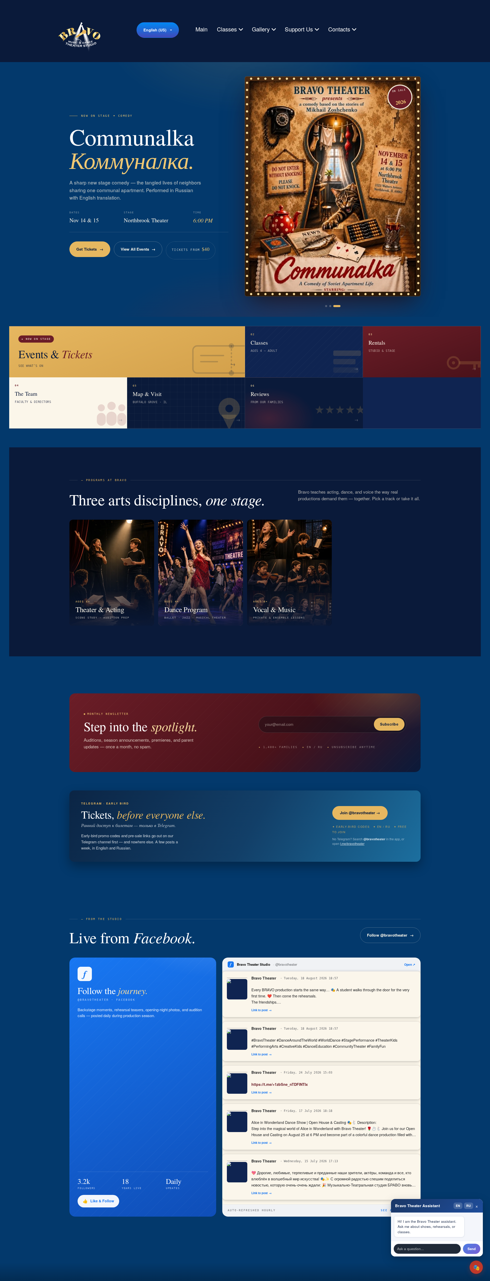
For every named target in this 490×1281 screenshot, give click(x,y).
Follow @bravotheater (387, 935)
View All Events (142, 253)
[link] (332, 186)
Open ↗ (409, 964)
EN (458, 1205)
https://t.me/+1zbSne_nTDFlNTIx (279, 1084)
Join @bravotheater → (360, 813)
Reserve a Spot (90, 253)
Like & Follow (102, 1200)
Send (472, 1248)
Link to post (259, 1010)
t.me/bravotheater (352, 843)
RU (468, 1205)
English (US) (154, 30)
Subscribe (389, 724)
